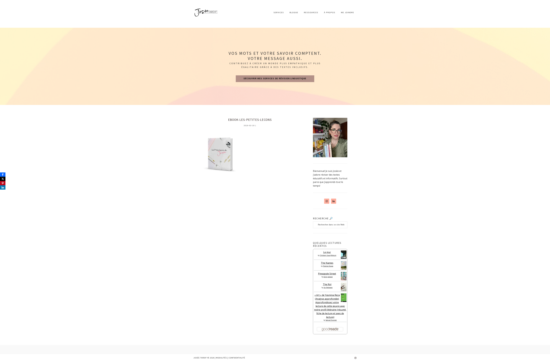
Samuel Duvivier (331, 320)
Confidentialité (237, 357)
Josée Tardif (205, 12)
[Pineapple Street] (343, 279)
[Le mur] (343, 257)
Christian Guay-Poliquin (328, 255)
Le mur (327, 252)
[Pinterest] (2, 183)
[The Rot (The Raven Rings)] (343, 290)
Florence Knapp (328, 266)
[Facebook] (2, 174)
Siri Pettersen (328, 288)
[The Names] (343, 268)
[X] (2, 179)
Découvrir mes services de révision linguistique (275, 78)
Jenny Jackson (328, 277)
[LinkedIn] (2, 187)
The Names (327, 262)
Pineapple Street (327, 273)
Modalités (221, 357)
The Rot (327, 284)
